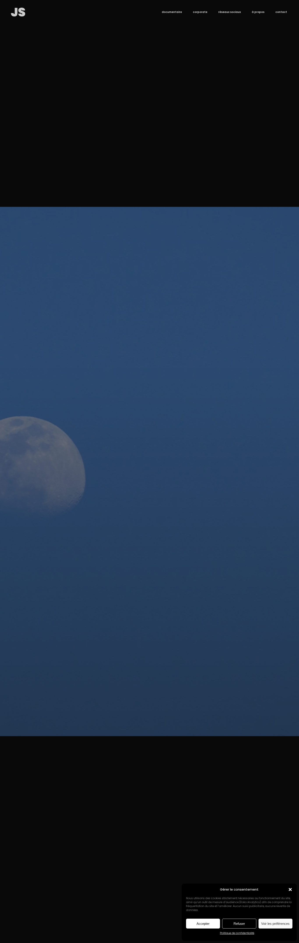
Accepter (203, 923)
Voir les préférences (275, 923)
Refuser (239, 923)
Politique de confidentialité (237, 933)
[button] (290, 889)
